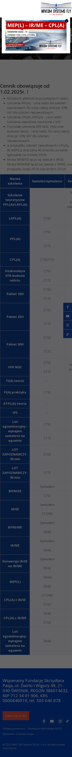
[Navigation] (70, 22)
